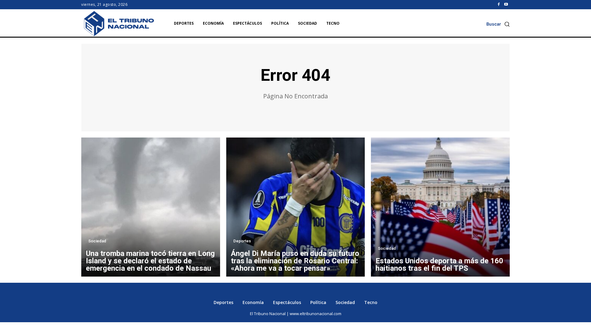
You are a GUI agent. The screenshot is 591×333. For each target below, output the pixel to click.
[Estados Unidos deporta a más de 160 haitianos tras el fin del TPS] (440, 207)
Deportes (242, 241)
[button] (498, 24)
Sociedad (97, 241)
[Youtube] (506, 4)
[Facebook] (498, 4)
